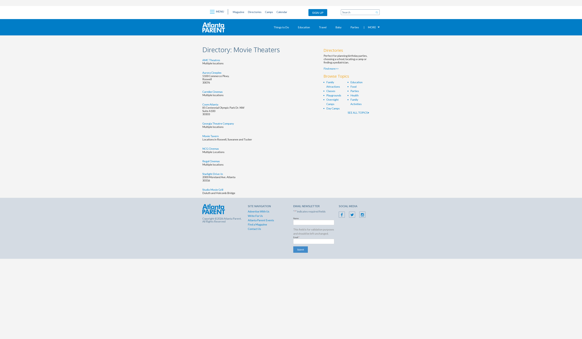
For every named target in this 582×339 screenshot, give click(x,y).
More (372, 27)
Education (304, 27)
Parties (354, 27)
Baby (338, 27)
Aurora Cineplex (211, 72)
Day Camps (333, 108)
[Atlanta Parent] (213, 27)
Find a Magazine (257, 224)
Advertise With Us (258, 211)
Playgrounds (333, 95)
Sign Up (317, 13)
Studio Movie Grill (212, 189)
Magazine (238, 12)
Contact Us (254, 228)
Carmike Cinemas (212, 91)
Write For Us (255, 215)
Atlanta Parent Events (261, 220)
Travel (322, 27)
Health (354, 95)
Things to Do (281, 27)
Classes (330, 91)
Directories (254, 12)
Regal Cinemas (211, 161)
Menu (219, 11)
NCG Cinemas (210, 148)
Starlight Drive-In (212, 174)
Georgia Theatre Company (218, 123)
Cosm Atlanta (210, 104)
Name (296, 218)
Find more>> (331, 68)
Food (353, 86)
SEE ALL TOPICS (358, 112)
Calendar (281, 12)
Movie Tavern (210, 136)
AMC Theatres (211, 60)
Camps (269, 12)
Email (296, 237)
